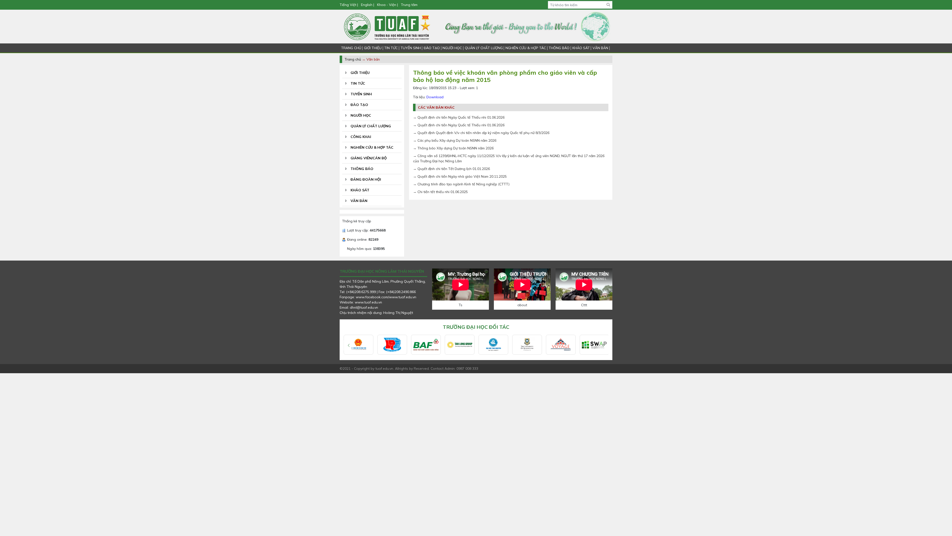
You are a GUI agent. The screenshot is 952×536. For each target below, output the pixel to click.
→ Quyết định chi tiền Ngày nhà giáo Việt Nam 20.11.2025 (460, 176)
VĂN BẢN (600, 48)
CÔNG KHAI (361, 136)
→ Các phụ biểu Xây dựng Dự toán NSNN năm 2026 (454, 140)
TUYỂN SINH (411, 48)
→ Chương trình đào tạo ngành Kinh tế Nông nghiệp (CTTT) (461, 184)
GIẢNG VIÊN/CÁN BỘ (369, 158)
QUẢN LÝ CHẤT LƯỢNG (484, 48)
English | (367, 4)
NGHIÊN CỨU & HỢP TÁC (526, 48)
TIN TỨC (391, 48)
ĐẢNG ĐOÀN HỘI (366, 179)
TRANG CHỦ (351, 48)
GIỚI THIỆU (373, 48)
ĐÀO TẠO (432, 48)
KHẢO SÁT (581, 48)
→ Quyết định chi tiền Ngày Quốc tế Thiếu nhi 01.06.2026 (459, 117)
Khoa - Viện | (387, 4)
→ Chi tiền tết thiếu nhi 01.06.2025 (440, 192)
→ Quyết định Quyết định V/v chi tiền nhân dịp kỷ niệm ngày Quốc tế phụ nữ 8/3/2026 (481, 133)
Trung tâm (409, 4)
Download (435, 97)
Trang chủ (353, 59)
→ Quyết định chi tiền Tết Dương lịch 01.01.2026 (451, 169)
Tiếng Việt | (349, 4)
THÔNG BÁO (559, 48)
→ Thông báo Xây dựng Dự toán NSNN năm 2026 (453, 148)
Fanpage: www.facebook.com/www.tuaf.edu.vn (378, 297)
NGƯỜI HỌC (452, 48)
